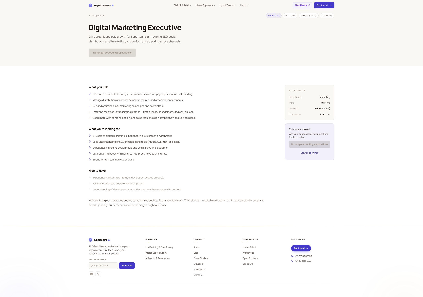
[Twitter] (98, 274)
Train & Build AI (181, 5)
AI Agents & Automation (157, 258)
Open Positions (250, 258)
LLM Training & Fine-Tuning (159, 247)
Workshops (248, 252)
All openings (98, 15)
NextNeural (301, 5)
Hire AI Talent (249, 247)
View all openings (309, 152)
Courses (198, 263)
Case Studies (201, 258)
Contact (198, 274)
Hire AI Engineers (204, 5)
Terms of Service (326, 294)
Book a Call (248, 263)
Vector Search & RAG (156, 252)
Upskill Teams (226, 5)
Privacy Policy (308, 294)
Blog (196, 252)
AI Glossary (200, 269)
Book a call (322, 5)
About (243, 5)
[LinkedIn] (91, 274)
